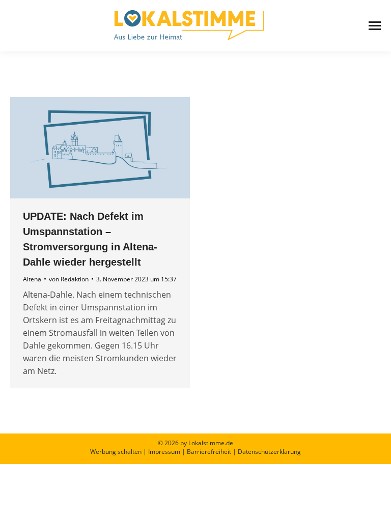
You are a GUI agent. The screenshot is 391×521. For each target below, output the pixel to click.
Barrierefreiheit (209, 451)
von (69, 279)
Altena (32, 279)
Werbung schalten (116, 451)
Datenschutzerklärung (269, 451)
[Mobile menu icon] (375, 26)
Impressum (164, 451)
